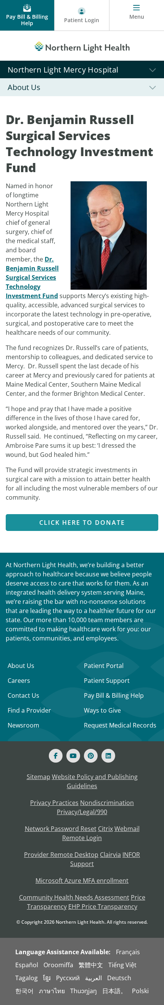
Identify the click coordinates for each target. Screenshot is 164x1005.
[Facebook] (56, 756)
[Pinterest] (91, 756)
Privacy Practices (54, 803)
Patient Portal (104, 665)
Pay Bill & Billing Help (114, 695)
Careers (19, 680)
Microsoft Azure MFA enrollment (82, 880)
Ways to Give (102, 710)
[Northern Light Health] (82, 46)
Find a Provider (29, 710)
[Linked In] (108, 756)
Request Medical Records (120, 725)
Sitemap (38, 777)
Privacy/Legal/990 (82, 812)
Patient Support (107, 680)
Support (82, 864)
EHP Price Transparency (102, 906)
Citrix (105, 828)
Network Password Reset (60, 828)
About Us (21, 665)
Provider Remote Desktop (61, 854)
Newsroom (23, 725)
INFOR (131, 854)
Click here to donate (82, 522)
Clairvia (110, 854)
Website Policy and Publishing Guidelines (95, 781)
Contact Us (23, 695)
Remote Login (82, 838)
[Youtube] (73, 756)
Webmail (127, 828)
